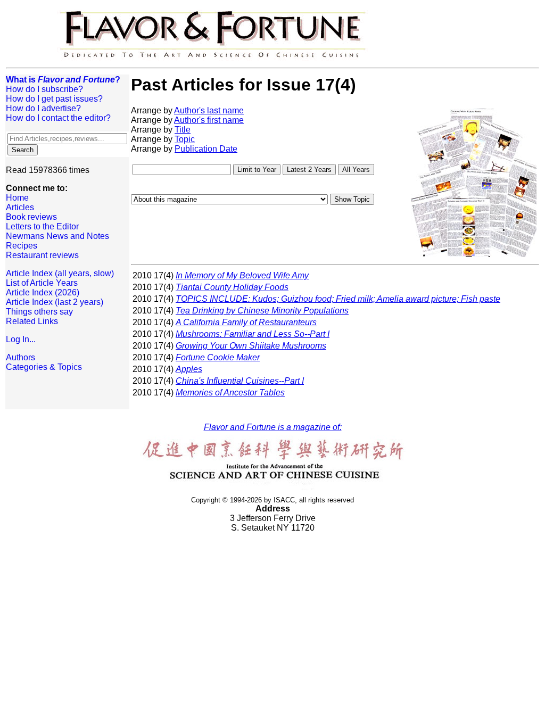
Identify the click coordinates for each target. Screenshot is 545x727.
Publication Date (206, 148)
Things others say (39, 311)
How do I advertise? (43, 108)
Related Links (32, 321)
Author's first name (209, 120)
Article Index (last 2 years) (54, 302)
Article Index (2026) (42, 292)
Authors (20, 357)
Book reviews (31, 216)
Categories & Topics (44, 366)
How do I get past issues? (54, 98)
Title (183, 129)
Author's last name (209, 110)
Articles (20, 207)
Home (17, 197)
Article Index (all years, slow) (60, 273)
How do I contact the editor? (58, 117)
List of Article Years (42, 282)
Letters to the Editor (42, 226)
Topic (185, 139)
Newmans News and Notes (57, 236)
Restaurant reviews (42, 255)
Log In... (21, 339)
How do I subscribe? (44, 89)
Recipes (21, 245)
